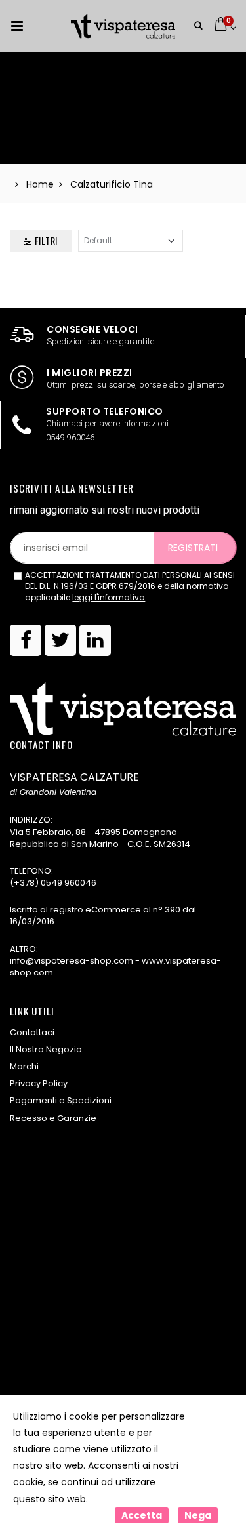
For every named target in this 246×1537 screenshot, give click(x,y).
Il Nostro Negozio (46, 1049)
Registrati (193, 547)
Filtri (45, 240)
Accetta (141, 1515)
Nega (197, 1515)
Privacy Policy (39, 1083)
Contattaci (32, 1032)
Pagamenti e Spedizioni (61, 1100)
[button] (198, 25)
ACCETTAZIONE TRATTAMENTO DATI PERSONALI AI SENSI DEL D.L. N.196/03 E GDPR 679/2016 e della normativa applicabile (130, 586)
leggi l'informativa (108, 597)
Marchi (24, 1066)
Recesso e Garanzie (53, 1118)
